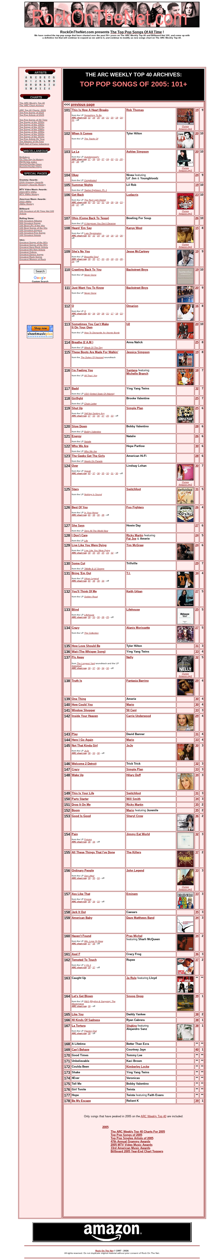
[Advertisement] (112, 51)
